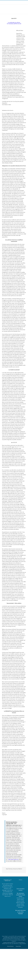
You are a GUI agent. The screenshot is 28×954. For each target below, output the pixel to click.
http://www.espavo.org (13, 859)
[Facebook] (16, 883)
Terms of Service (10, 946)
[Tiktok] (20, 883)
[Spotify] (24, 883)
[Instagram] (18, 883)
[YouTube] (22, 883)
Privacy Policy (18, 946)
